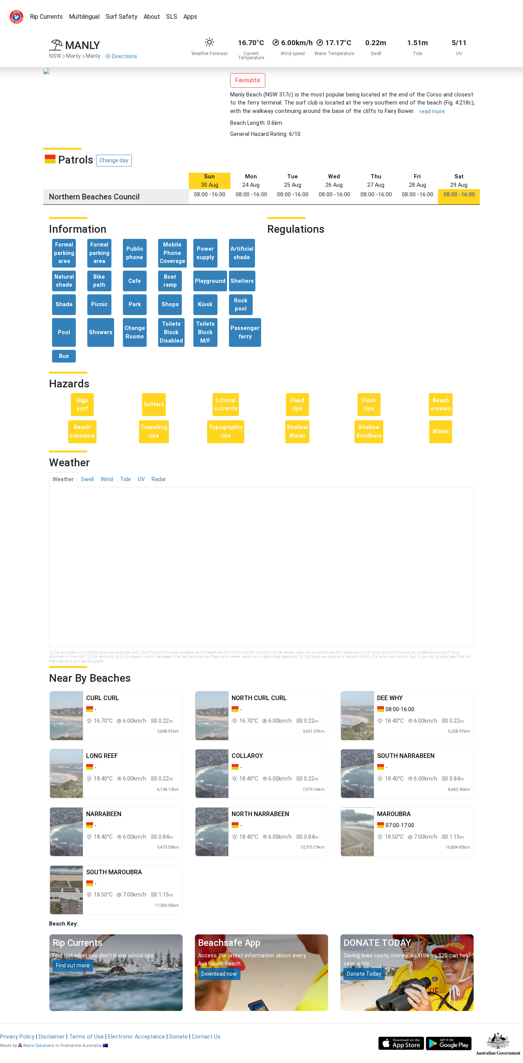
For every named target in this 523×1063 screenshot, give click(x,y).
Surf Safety (121, 16)
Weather (63, 479)
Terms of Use (86, 1037)
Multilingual (84, 16)
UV (141, 479)
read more (432, 111)
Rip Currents (46, 16)
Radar (159, 479)
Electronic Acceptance (136, 1037)
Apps (190, 16)
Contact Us (206, 1037)
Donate (178, 1037)
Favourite (247, 80)
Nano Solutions (38, 1045)
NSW (55, 56)
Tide (125, 479)
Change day (114, 160)
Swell (87, 479)
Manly (73, 56)
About (152, 16)
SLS (171, 16)
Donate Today (364, 974)
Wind (107, 479)
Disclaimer (52, 1037)
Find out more (73, 965)
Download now (219, 974)
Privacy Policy (17, 1037)
